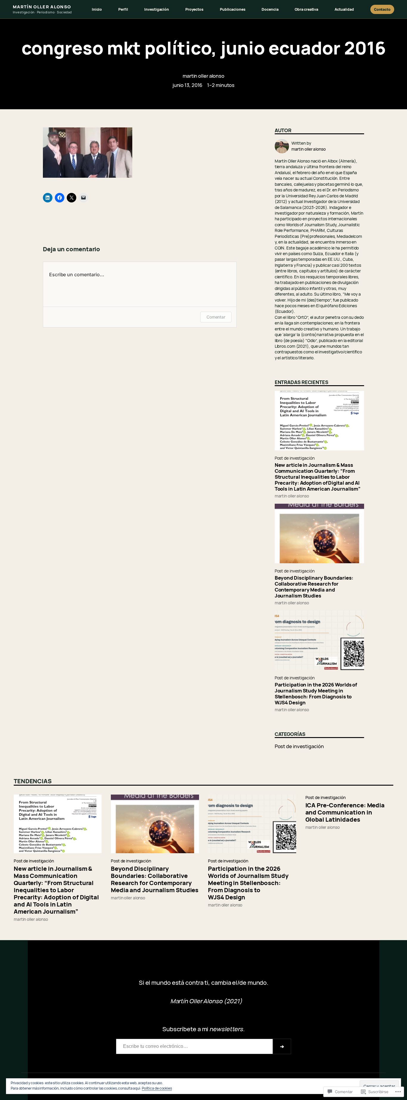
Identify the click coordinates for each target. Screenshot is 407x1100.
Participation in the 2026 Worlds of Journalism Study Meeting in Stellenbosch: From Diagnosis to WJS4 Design (316, 694)
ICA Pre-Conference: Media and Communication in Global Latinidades (345, 812)
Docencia (270, 9)
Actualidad (344, 9)
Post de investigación (295, 458)
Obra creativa (306, 9)
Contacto (382, 9)
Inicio (97, 9)
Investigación (156, 9)
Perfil (123, 9)
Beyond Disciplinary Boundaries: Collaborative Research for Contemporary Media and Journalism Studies (314, 587)
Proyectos (194, 9)
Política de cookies (157, 1088)
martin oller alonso (203, 75)
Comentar (215, 316)
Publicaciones (233, 9)
